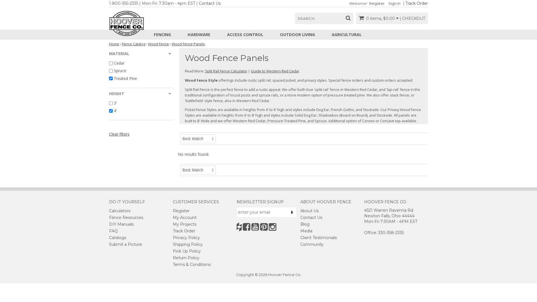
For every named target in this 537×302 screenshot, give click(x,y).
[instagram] (272, 226)
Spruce (120, 71)
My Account (185, 217)
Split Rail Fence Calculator (226, 71)
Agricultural (347, 34)
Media (306, 230)
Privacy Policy (186, 237)
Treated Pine (125, 78)
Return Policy (186, 257)
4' (115, 110)
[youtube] (255, 226)
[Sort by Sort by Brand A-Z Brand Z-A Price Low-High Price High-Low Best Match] (198, 138)
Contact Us (210, 3)
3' (115, 103)
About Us (309, 210)
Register (377, 3)
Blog (305, 224)
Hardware (199, 34)
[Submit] (292, 212)
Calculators (119, 210)
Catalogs (117, 237)
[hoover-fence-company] (239, 226)
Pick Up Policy (187, 251)
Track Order (417, 3)
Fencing (162, 34)
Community (312, 244)
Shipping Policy (188, 244)
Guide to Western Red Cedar (275, 71)
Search (306, 18)
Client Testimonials (318, 237)
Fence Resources (126, 217)
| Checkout (412, 18)
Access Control (245, 34)
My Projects (184, 224)
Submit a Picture (125, 244)
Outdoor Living (297, 34)
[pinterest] (264, 226)
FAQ (113, 230)
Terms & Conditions (192, 264)
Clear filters (119, 134)
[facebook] (246, 226)
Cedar (119, 63)
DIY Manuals (121, 224)
